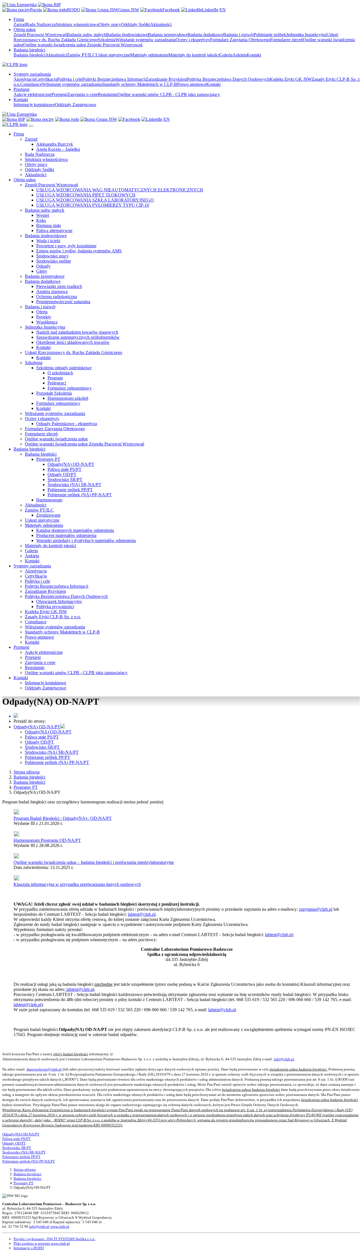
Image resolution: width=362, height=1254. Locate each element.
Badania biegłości (29, 55)
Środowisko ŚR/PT (65, 479)
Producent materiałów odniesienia (66, 535)
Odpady (43, 266)
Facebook (171, 9)
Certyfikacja (46, 79)
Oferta (42, 311)
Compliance (31, 84)
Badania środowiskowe (127, 34)
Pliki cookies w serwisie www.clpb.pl (42, 1243)
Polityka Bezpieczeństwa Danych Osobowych (228, 79)
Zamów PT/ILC (81, 55)
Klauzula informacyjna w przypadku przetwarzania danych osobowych (77, 884)
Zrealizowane (48, 515)
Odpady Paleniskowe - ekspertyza (66, 423)
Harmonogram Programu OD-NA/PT (47, 840)
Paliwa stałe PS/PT (64, 469)
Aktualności (161, 24)
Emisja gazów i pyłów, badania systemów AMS (79, 250)
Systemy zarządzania (32, 565)
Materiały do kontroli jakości (193, 55)
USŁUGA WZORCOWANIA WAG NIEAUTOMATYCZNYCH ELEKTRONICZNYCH (119, 189)
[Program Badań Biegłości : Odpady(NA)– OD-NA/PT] (16, 813)
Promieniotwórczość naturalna (63, 301)
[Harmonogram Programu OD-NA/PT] (16, 835)
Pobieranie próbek (270, 34)
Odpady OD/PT (62, 474)
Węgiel (42, 215)
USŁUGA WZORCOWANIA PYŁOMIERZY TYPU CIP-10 (92, 205)
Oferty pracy (109, 24)
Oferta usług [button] (25, 29)
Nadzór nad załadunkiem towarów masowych (77, 332)
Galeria (225, 55)
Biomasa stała (48, 225)
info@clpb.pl (284, 1059)
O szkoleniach (60, 372)
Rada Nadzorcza (41, 24)
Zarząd (20, 24)
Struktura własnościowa (77, 24)
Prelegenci (57, 383)
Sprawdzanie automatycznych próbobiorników (78, 337)
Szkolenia (106, 39)
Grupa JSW (128, 9)
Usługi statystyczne (113, 55)
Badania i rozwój (238, 34)
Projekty (43, 316)
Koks (41, 220)
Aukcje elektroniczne (32, 94)
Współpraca (46, 322)
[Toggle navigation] (31, 126)
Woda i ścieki (48, 240)
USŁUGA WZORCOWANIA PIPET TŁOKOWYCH (85, 195)
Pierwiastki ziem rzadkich (59, 286)
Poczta (36, 9)
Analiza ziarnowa (52, 291)
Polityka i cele (69, 79)
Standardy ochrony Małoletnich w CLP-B (139, 84)
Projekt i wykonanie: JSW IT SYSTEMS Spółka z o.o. (54, 1239)
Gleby (41, 271)
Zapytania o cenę (82, 94)
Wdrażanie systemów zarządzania (145, 39)
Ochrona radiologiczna (56, 296)
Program (55, 377)
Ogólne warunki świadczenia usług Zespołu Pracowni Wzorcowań (83, 44)
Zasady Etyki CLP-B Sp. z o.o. (53, 616)
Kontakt (254, 55)
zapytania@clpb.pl (315, 909)
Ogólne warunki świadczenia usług (56, 438)
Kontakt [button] (21, 99)
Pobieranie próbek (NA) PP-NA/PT (80, 494)
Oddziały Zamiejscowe (75, 104)
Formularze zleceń (286, 39)
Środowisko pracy (52, 256)
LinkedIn (210, 9)
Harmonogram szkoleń (68, 398)
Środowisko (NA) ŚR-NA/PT (74, 484)
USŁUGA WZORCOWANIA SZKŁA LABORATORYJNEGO (95, 200)
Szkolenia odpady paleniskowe (64, 367)
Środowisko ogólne (53, 261)
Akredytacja (24, 79)
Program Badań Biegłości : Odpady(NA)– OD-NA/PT (63, 818)
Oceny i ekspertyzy (193, 39)
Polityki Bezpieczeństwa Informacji (114, 79)
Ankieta (239, 55)
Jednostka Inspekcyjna (306, 34)
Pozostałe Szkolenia (54, 393)
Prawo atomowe (191, 84)
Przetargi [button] (21, 89)
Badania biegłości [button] (29, 49)
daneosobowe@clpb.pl (44, 1069)
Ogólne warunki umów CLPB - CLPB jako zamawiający (168, 94)
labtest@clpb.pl (142, 914)
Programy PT (48, 459)
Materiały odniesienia (149, 55)
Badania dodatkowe (205, 34)
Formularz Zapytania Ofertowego (240, 39)
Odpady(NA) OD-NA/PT (71, 464)
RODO (73, 9)
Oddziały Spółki (135, 24)
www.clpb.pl (59, 1226)
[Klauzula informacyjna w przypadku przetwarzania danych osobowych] (16, 879)
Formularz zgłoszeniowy (70, 388)
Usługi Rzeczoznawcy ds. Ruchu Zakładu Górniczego (73, 352)
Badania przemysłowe (168, 34)
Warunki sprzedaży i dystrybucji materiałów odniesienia (86, 540)
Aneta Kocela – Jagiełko (58, 149)
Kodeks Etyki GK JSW (291, 79)
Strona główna (27, 772)
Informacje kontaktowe (34, 104)
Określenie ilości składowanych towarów (73, 342)
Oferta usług (25, 179)
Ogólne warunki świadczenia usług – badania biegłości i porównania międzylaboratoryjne (94, 862)
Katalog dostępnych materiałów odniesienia (75, 530)
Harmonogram (49, 499)
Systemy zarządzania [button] (32, 74)
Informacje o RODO (29, 1248)
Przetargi (59, 94)
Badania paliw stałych (86, 34)
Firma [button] (19, 19)
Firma (19, 134)
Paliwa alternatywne (54, 230)
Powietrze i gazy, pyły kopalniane (66, 245)
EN (222, 9)
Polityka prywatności (55, 606)
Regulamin (107, 94)
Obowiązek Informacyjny (59, 601)
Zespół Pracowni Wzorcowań (40, 34)
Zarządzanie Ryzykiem (166, 79)
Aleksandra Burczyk (54, 144)
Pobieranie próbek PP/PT (70, 489)
